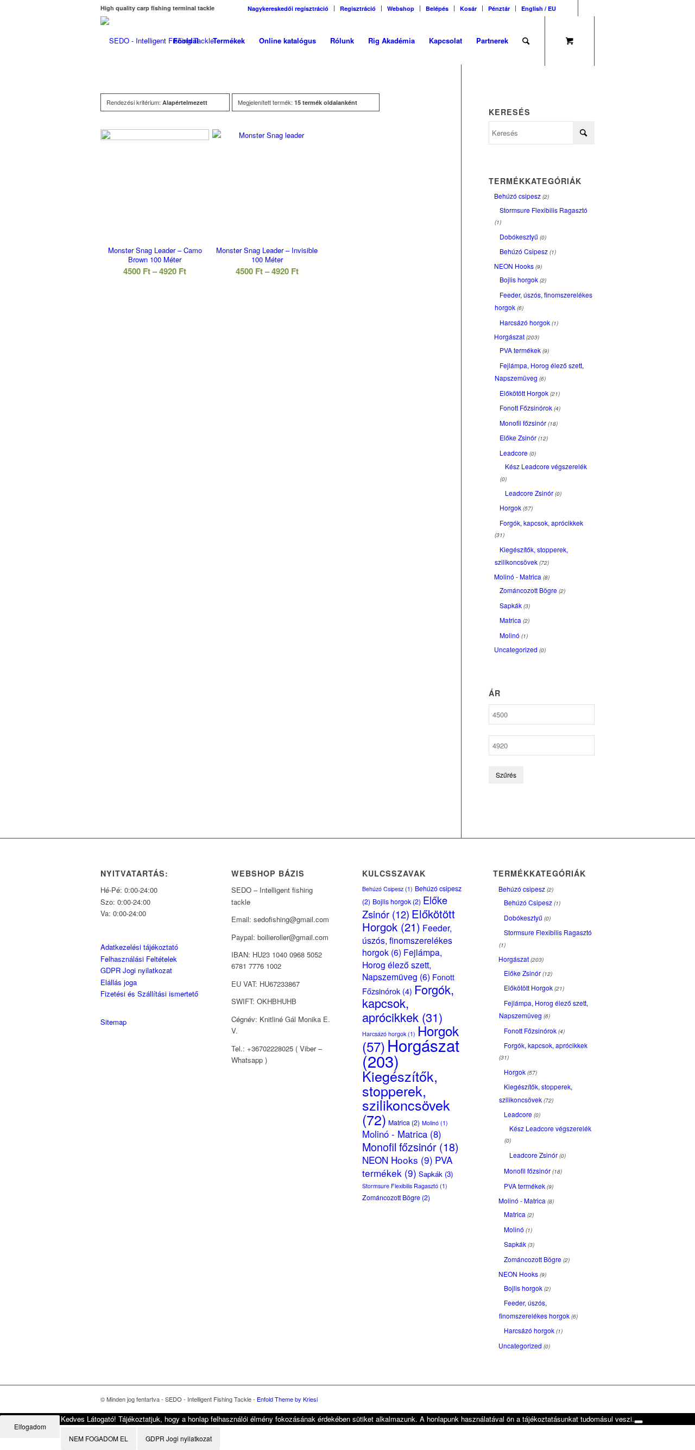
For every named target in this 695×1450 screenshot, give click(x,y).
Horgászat (509, 336)
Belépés (437, 8)
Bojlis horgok (519, 279)
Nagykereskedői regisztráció (288, 8)
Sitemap (113, 1022)
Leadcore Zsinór (529, 492)
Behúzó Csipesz (524, 251)
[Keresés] (525, 40)
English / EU (538, 8)
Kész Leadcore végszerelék (546, 466)
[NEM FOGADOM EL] (638, 1421)
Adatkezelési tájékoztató (139, 947)
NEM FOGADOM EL (98, 1438)
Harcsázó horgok (525, 322)
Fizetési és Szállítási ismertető (149, 993)
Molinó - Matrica (517, 576)
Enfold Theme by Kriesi (287, 1399)
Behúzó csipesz (517, 195)
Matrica (510, 620)
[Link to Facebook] (570, 8)
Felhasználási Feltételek (138, 959)
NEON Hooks (514, 265)
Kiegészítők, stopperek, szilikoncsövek (406, 1097)
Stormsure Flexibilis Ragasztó (543, 210)
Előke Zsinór (518, 437)
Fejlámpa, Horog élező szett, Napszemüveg (402, 964)
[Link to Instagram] (586, 8)
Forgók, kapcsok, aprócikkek (541, 522)
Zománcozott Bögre (528, 590)
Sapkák (511, 605)
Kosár (468, 8)
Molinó (510, 635)
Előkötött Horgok (524, 393)
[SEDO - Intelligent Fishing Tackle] (157, 40)
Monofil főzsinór (523, 422)
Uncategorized (516, 649)
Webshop (400, 8)
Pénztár (499, 8)
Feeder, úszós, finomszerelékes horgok (407, 940)
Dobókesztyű (519, 236)
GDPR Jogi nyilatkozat (136, 970)
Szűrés (506, 774)
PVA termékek (520, 350)
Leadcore (514, 452)
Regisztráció (358, 8)
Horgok (510, 507)
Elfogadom (30, 1426)
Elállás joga (118, 982)
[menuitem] (288, 8)
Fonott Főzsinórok (526, 407)
